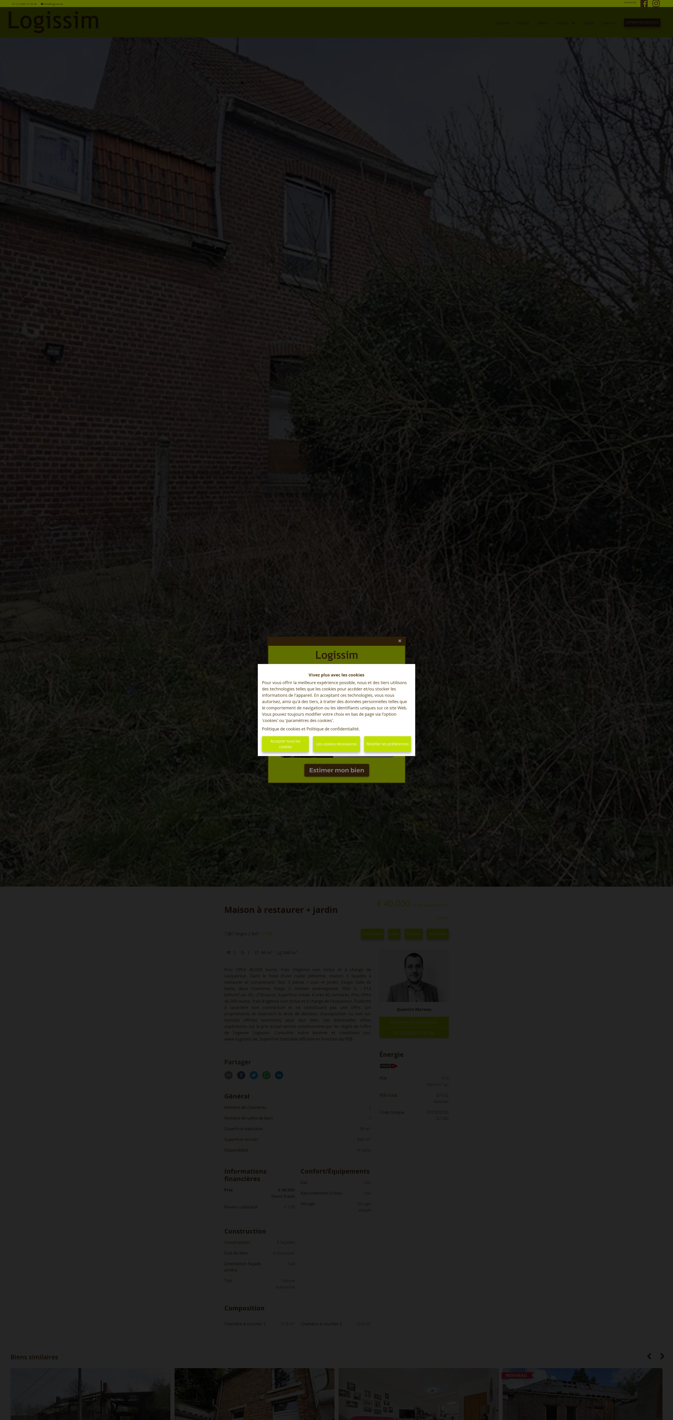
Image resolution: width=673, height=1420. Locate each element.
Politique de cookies (281, 729)
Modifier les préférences (387, 743)
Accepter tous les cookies (285, 744)
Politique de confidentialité (333, 729)
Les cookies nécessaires (336, 743)
